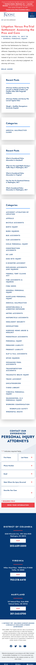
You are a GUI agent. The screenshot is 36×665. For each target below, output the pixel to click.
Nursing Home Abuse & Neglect (17, 331)
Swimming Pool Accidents (13, 363)
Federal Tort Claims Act (16, 275)
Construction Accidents (13, 249)
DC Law (9, 254)
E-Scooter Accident (15, 263)
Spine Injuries (13, 358)
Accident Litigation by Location (17, 213)
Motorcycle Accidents (17, 318)
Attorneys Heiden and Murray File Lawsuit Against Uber (17, 100)
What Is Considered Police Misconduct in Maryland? (15, 159)
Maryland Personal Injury (16, 298)
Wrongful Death (14, 412)
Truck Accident (13, 379)
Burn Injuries (12, 231)
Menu (32, 16)
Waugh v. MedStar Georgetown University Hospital (16, 107)
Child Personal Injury (17, 244)
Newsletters (12, 326)
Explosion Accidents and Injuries (16, 268)
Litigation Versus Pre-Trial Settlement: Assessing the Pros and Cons (17, 30)
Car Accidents (13, 240)
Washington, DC (20, 4)
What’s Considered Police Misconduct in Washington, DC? (17, 189)
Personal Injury (14, 341)
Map (18, 541)
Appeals (10, 218)
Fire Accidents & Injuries (14, 281)
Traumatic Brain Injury (17, 375)
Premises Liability (15, 345)
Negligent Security (15, 322)
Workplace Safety (19, 409)
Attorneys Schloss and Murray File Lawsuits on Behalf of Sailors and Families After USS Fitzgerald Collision (17, 90)
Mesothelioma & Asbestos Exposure (15, 308)
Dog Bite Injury (13, 259)
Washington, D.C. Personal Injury (14, 399)
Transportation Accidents (14, 370)
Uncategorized (13, 383)
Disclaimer (19, 625)
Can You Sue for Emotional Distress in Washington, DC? (17, 181)
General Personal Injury (15, 38)
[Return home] (2, 20)
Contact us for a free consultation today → (18, 9)
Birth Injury (12, 227)
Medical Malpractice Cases (16, 131)
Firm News (11, 286)
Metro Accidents (14, 313)
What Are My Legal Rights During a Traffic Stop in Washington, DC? (18, 167)
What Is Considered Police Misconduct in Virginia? (15, 174)
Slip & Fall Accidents (16, 354)
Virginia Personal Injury (15, 393)
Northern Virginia (10, 4)
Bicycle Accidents (15, 223)
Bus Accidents (13, 235)
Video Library (13, 388)
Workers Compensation (18, 404)
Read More (7, 69)
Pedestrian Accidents (17, 337)
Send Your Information (18, 505)
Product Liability (14, 349)
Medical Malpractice (16, 303)
